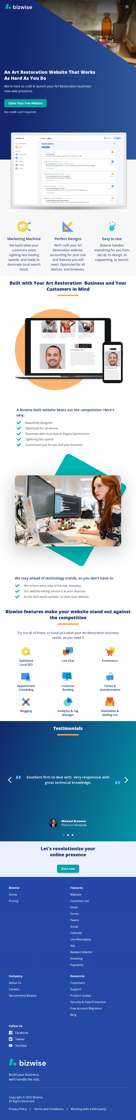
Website (75, 894)
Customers (77, 983)
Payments (77, 965)
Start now (68, 869)
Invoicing (76, 958)
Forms (74, 914)
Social (74, 926)
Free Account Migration (86, 1008)
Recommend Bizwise (22, 996)
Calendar (76, 933)
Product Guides (80, 996)
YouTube (21, 1046)
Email (74, 907)
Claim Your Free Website (25, 103)
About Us (15, 983)
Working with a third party (88, 1109)
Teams (74, 920)
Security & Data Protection (88, 1002)
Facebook (21, 1033)
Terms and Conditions (49, 1109)
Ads (72, 946)
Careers (14, 989)
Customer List (79, 901)
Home (13, 894)
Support (75, 989)
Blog (73, 1015)
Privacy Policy (18, 1109)
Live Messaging (80, 939)
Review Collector (81, 952)
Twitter (20, 1039)
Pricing (13, 901)
